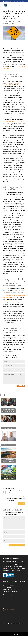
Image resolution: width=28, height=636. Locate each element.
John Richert (7, 21)
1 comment (11, 23)
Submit (21, 386)
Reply (22, 503)
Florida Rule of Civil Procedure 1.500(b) (14, 121)
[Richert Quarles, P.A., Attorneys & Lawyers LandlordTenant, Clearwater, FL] (8, 575)
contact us (21, 338)
